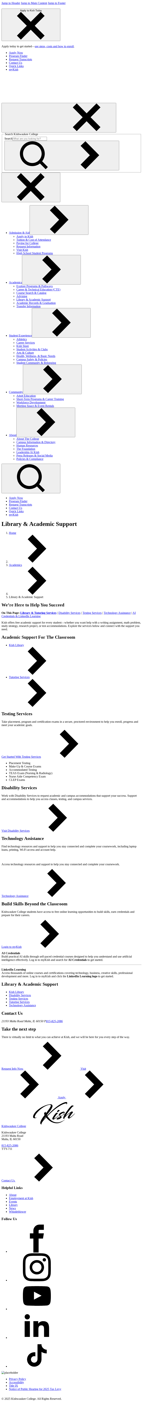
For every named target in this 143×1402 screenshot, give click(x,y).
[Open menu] (58, 118)
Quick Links (16, 66)
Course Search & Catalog (31, 292)
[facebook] (37, 1251)
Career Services (25, 342)
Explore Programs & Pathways (34, 286)
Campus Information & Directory (35, 442)
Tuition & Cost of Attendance (33, 239)
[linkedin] (37, 1337)
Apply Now (16, 52)
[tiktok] (37, 1366)
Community (16, 392)
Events (13, 1201)
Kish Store (22, 346)
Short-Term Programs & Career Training (40, 399)
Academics (15, 282)
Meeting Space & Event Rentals (35, 405)
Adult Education (26, 395)
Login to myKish (11, 946)
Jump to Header (10, 3)
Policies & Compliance (29, 459)
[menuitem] (75, 52)
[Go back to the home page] (29, 101)
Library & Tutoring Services (38, 612)
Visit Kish (22, 249)
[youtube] (37, 1308)
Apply (61, 1097)
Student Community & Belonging (36, 362)
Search (8, 138)
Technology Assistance (117, 612)
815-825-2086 (54, 1021)
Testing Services (92, 612)
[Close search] (30, 187)
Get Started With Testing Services (21, 756)
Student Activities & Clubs (32, 349)
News (12, 1208)
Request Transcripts (20, 59)
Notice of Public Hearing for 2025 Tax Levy (35, 1389)
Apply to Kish (24, 236)
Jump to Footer (57, 3)
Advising (21, 296)
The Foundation (25, 448)
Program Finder (18, 56)
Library (13, 1205)
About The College (27, 438)
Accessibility (16, 1382)
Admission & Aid (19, 232)
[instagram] (37, 1280)
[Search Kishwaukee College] (61, 155)
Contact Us (15, 62)
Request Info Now (12, 1068)
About (12, 435)
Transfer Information (28, 306)
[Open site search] (30, 478)
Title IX (13, 1385)
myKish (13, 69)
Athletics (21, 339)
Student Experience (20, 335)
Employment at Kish (21, 1198)
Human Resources (27, 445)
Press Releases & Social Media (34, 455)
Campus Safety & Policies (31, 359)
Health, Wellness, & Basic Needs (35, 356)
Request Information (28, 246)
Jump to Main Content (34, 3)
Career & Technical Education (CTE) (38, 289)
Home (12, 532)
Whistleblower (17, 1211)
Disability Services (69, 612)
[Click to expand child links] (59, 220)
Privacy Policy (17, 1379)
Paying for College (27, 243)
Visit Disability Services (15, 830)
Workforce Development (30, 402)
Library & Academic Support (33, 299)
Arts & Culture (25, 352)
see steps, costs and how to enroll (54, 46)
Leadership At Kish (27, 452)
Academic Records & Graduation (36, 303)
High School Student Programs (34, 253)
